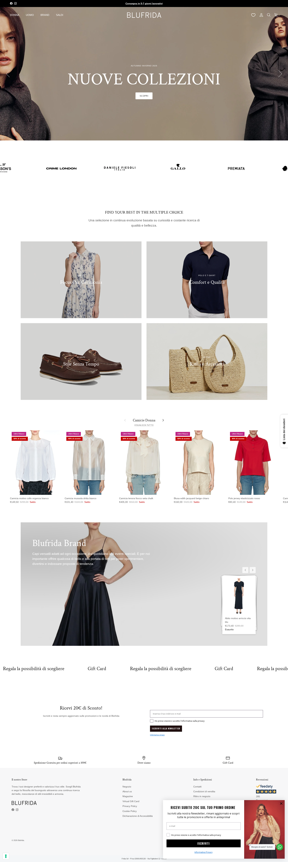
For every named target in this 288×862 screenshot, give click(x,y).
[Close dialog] (281, 803)
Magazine (127, 796)
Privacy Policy (129, 806)
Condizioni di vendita (204, 791)
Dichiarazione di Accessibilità (137, 816)
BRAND (44, 15)
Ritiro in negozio (201, 796)
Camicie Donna (144, 420)
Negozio (126, 786)
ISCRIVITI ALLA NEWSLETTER (166, 728)
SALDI (59, 15)
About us (127, 791)
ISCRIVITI (203, 843)
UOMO (30, 15)
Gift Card (21, 668)
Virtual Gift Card (130, 801)
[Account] (260, 15)
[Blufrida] (144, 15)
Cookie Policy (129, 811)
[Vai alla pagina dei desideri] (253, 15)
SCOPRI (144, 100)
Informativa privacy (157, 735)
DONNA (14, 15)
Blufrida (21, 840)
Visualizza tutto (144, 425)
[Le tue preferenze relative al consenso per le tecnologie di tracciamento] (6, 856)
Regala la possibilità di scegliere (85, 668)
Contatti (197, 786)
